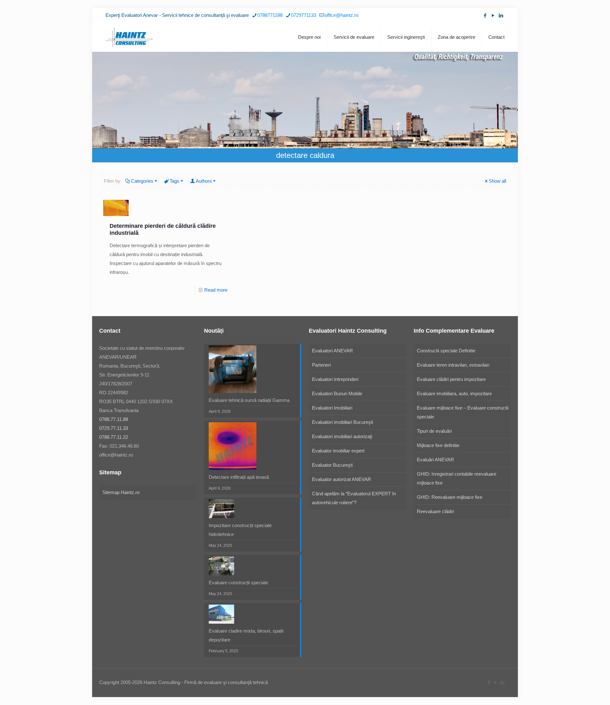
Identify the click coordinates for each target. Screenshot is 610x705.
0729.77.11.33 (113, 428)
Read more (215, 290)
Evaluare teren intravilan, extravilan (453, 365)
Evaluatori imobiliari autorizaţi (342, 436)
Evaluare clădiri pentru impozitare (451, 379)
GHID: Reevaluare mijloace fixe (449, 497)
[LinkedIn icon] (500, 15)
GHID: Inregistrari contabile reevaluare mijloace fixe (456, 478)
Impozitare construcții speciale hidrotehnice (240, 530)
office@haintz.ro (341, 15)
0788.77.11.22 (113, 437)
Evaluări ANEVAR (435, 459)
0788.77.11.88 (113, 419)
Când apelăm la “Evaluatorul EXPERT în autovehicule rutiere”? (354, 498)
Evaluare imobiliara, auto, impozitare (454, 393)
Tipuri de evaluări (434, 431)
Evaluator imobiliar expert (338, 450)
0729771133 (303, 15)
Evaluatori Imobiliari (332, 407)
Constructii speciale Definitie (446, 350)
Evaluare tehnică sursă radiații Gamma (249, 400)
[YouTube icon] (493, 15)
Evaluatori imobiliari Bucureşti (342, 422)
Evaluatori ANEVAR (332, 350)
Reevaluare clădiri (435, 511)
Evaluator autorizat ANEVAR (341, 479)
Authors (204, 181)
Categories (142, 181)
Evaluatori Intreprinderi (335, 379)
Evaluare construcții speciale (238, 582)
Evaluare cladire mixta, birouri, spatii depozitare (246, 635)
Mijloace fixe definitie (438, 445)
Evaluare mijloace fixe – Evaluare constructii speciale (462, 412)
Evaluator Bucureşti (332, 465)
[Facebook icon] (485, 15)
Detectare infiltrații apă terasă (239, 477)
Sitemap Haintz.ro (120, 492)
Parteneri (321, 365)
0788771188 (269, 15)
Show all (497, 181)
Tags (175, 181)
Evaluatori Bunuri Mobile (337, 393)
